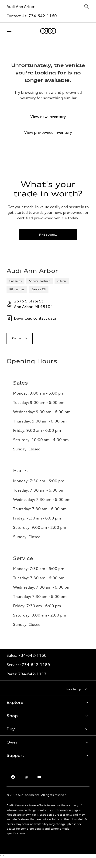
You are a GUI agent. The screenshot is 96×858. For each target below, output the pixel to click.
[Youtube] (39, 777)
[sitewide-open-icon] (86, 7)
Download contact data (35, 318)
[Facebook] (13, 777)
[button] (48, 702)
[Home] (48, 31)
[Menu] (10, 31)
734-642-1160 (42, 15)
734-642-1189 (36, 664)
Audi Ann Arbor (20, 6)
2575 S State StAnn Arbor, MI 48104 (33, 304)
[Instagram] (26, 777)
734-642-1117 (32, 674)
